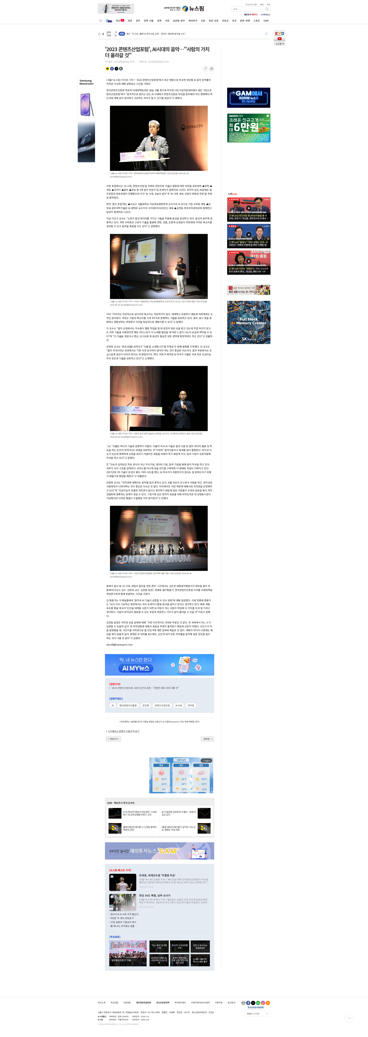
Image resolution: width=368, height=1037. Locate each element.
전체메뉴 (100, 20)
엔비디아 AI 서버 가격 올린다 (124, 914)
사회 (167, 20)
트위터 (116, 69)
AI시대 (179, 705)
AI (113, 705)
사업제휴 (127, 1002)
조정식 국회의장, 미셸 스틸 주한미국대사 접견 (180, 960)
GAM (266, 20)
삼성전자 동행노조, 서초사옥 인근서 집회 (159, 960)
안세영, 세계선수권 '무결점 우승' (157, 875)
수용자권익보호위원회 (200, 1002)
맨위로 (207, 739)
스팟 (232, 194)
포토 (130, 20)
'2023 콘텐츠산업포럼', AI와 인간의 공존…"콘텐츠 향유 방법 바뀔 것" (145, 687)
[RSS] (268, 1003)
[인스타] (263, 1003)
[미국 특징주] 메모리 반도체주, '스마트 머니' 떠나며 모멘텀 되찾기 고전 (140, 813)
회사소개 (101, 1002)
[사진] (122, 882)
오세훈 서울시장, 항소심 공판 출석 (200, 960)
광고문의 (231, 1002)
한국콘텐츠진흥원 (128, 705)
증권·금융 (213, 20)
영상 (118, 20)
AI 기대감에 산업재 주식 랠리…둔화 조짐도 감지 (179, 813)
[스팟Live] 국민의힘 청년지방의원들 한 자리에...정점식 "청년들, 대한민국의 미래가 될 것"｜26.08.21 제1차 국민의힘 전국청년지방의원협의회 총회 (249, 216)
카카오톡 (107, 69)
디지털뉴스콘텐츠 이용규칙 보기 (123, 731)
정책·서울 (149, 20)
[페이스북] (248, 1003)
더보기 (266, 34)
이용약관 (218, 1002)
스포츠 (256, 20)
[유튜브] (243, 1003)
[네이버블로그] (258, 1003)
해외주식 (250, 14)
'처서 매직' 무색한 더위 (159, 946)
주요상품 (114, 1002)
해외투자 (193, 20)
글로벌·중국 (179, 20)
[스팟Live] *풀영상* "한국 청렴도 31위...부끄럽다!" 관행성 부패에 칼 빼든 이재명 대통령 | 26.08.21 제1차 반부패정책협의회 (248, 243)
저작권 (191, 705)
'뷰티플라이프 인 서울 (121, 960)
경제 (159, 20)
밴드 (121, 69)
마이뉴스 (265, 14)
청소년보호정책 (162, 1002)
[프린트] (211, 68)
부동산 (225, 20)
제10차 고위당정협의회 (180, 946)
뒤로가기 (114, 739)
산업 (203, 20)
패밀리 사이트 (253, 1013)
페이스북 (112, 69)
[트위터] (253, 1003)
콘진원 (145, 705)
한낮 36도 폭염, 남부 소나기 (154, 895)
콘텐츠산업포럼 (162, 705)
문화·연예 (245, 20)
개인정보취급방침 (143, 1002)
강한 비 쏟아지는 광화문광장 (200, 946)
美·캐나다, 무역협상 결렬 (122, 926)
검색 (267, 9)
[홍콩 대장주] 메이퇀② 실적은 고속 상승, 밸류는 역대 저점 (178, 828)
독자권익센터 (180, 1002)
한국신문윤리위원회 (256, 1007)
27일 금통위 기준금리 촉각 (123, 922)
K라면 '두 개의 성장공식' (122, 918)
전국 (234, 20)
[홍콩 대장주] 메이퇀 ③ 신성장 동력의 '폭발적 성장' (140, 828)
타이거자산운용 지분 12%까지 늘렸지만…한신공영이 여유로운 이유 (157, 32)
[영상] (249, 209)
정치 (138, 20)
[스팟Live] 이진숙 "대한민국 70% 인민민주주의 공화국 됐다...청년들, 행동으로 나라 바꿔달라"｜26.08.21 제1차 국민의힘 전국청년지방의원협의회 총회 (248, 269)
